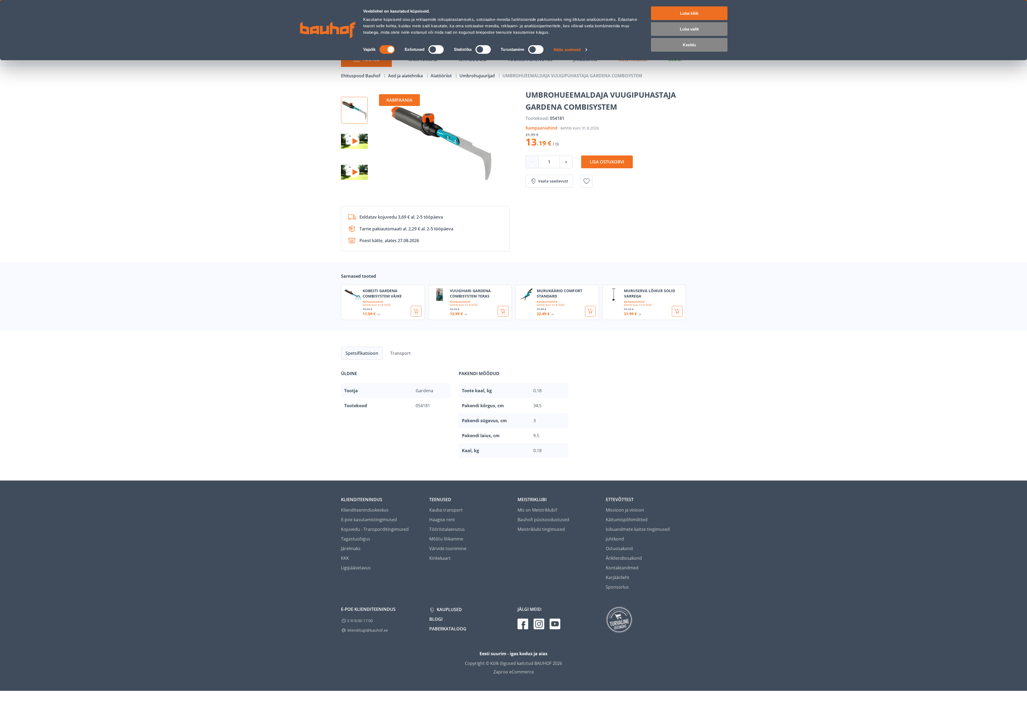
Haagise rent (442, 520)
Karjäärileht (617, 577)
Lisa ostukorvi (607, 162)
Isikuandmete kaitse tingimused (638, 529)
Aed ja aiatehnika (406, 76)
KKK (345, 558)
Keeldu (689, 45)
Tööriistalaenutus (447, 529)
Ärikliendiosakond (624, 558)
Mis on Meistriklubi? (537, 510)
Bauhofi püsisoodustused (543, 520)
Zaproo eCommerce (513, 672)
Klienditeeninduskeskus (365, 510)
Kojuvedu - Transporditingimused (375, 529)
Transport (400, 353)
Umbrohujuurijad (477, 76)
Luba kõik (689, 13)
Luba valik (689, 29)
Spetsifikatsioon (362, 353)
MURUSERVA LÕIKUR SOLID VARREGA (649, 293)
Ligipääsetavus (356, 568)
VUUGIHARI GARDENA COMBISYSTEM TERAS (470, 293)
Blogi (436, 619)
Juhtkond (615, 539)
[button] (354, 110)
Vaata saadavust (553, 181)
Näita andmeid (567, 49)
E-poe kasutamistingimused (369, 520)
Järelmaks (351, 548)
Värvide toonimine (447, 548)
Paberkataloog (447, 629)
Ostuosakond (619, 548)
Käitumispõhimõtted (626, 520)
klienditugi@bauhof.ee (367, 630)
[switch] (436, 49)
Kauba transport (446, 510)
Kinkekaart (440, 558)
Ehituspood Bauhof (361, 76)
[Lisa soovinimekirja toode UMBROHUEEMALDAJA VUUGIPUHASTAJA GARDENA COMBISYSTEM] (586, 181)
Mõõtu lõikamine (446, 539)
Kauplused (449, 609)
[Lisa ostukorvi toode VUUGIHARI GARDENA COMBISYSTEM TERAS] (503, 311)
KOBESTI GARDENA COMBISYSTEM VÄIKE (382, 293)
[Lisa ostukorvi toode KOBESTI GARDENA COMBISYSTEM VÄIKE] (416, 311)
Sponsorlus (617, 587)
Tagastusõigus (355, 539)
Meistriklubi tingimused (541, 529)
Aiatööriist (442, 76)
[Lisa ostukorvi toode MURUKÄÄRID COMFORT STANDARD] (590, 311)
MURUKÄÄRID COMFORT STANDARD (559, 293)
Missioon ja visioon (625, 510)
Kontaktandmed (622, 568)
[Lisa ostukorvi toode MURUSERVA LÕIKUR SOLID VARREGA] (677, 311)
